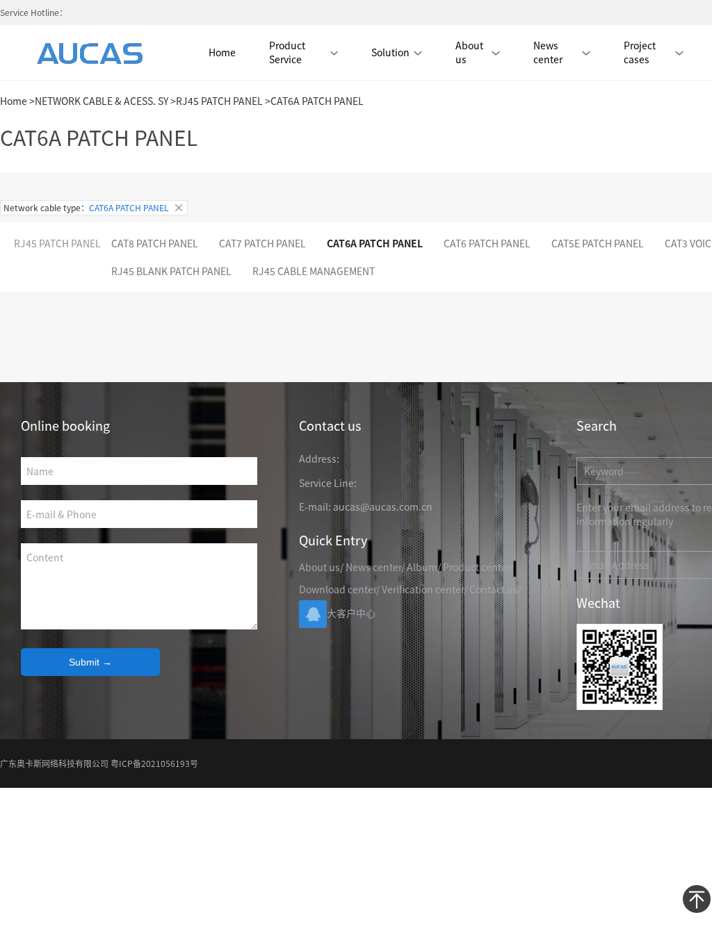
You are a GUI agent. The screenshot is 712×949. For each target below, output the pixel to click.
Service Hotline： (33, 12)
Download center (337, 589)
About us (469, 52)
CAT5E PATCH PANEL (597, 243)
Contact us (493, 589)
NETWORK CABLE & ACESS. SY (101, 101)
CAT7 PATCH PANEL (262, 243)
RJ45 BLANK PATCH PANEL (171, 271)
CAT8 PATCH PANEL (154, 243)
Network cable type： (86, 207)
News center (373, 567)
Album (422, 567)
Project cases (640, 52)
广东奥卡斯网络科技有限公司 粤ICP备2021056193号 (99, 763)
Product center (476, 567)
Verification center (423, 589)
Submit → (90, 662)
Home (222, 52)
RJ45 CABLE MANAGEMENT (313, 271)
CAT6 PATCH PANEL (487, 243)
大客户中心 (351, 613)
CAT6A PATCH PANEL (375, 243)
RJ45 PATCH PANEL (219, 101)
